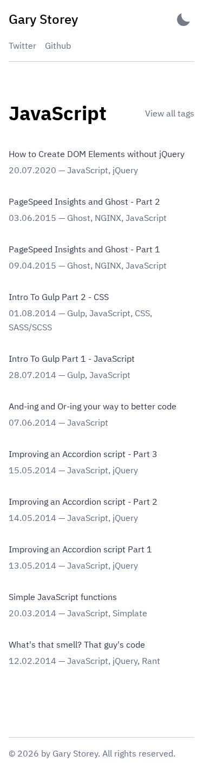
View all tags (169, 113)
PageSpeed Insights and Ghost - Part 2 (84, 201)
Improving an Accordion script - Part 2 (83, 501)
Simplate (130, 613)
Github (58, 45)
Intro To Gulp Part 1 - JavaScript (72, 358)
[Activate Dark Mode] (183, 19)
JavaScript (87, 170)
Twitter (22, 45)
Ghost (78, 217)
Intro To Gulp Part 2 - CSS (59, 296)
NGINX (108, 217)
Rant (151, 660)
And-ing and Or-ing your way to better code (92, 406)
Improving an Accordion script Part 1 (80, 549)
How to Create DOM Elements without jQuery (97, 153)
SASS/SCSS (30, 327)
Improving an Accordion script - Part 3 (83, 453)
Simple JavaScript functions (63, 596)
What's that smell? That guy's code (77, 644)
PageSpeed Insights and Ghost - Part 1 (84, 249)
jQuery (125, 170)
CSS (142, 313)
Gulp (76, 313)
